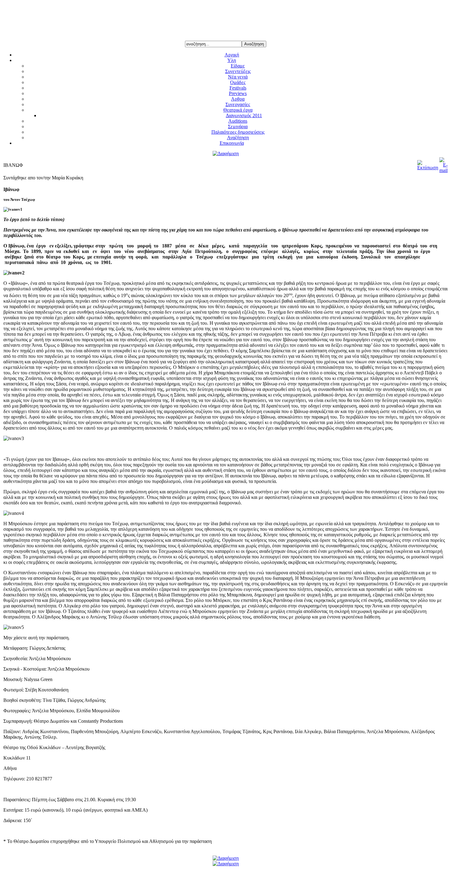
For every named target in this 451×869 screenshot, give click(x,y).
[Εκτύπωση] (427, 167)
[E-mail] (443, 170)
